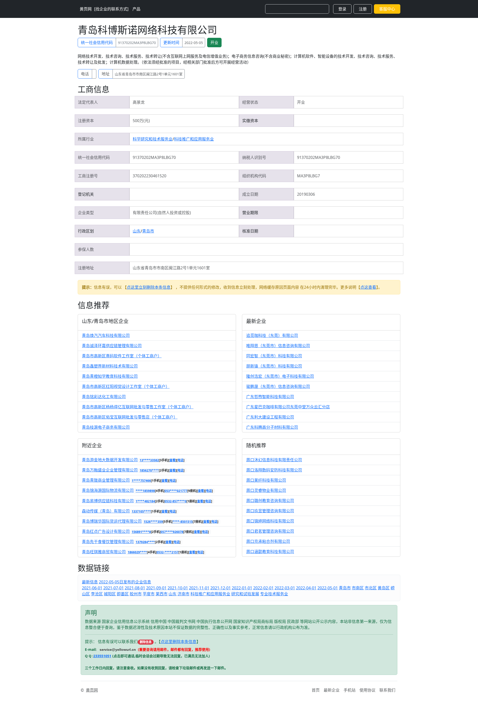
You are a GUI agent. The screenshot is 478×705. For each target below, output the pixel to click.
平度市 (149, 594)
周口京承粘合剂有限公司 (268, 541)
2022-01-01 (242, 588)
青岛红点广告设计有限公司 (106, 531)
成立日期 (250, 194)
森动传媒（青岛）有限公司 (106, 511)
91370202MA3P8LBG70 (137, 42)
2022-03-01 (285, 588)
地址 (106, 74)
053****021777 (176, 491)
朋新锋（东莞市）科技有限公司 (274, 366)
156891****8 (141, 532)
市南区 (358, 588)
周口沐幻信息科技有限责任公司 (274, 460)
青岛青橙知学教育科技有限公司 (110, 376)
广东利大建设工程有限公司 (270, 417)
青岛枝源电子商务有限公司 (106, 427)
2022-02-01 (263, 588)
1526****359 (153, 521)
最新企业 (332, 690)
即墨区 (123, 594)
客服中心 (387, 9)
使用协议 (367, 690)
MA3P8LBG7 (308, 176)
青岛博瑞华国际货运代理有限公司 (112, 521)
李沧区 (97, 594)
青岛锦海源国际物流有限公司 (108, 490)
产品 (136, 9)
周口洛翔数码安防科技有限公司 (274, 470)
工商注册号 (88, 176)
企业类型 (86, 212)
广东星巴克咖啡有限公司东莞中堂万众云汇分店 (288, 407)
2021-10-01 (178, 588)
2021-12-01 (220, 588)
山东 (137, 231)
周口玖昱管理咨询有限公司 (270, 511)
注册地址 (86, 268)
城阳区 (110, 594)
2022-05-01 (327, 588)
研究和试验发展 (245, 594)
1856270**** (149, 470)
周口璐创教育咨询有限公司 (270, 500)
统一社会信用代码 (97, 42)
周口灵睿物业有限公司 (266, 490)
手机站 (350, 690)
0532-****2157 (168, 552)
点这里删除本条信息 (178, 641)
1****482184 (145, 501)
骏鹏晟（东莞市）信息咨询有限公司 (278, 386)
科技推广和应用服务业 (194, 139)
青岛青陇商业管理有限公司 (106, 480)
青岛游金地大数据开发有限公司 (110, 460)
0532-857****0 (175, 501)
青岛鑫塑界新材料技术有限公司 (110, 366)
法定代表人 (88, 102)
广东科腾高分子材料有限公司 (272, 427)
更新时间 (171, 42)
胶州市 (136, 594)
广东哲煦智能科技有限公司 (270, 396)
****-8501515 (183, 521)
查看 (173, 460)
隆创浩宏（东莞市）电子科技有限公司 (280, 376)
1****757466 (141, 480)
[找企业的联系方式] (111, 9)
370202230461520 (149, 176)
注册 (363, 9)
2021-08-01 (135, 588)
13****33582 (149, 460)
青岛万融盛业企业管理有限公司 (110, 470)
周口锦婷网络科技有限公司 (270, 521)
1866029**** (137, 552)
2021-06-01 (92, 588)
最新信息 (90, 582)
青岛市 (148, 231)
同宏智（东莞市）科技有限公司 (274, 356)
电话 (85, 74)
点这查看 (368, 287)
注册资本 (86, 120)
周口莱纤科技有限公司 (266, 480)
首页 (316, 690)
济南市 (183, 594)
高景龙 (139, 102)
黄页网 (86, 9)
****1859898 (145, 491)
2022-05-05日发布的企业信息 (125, 582)
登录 (342, 9)
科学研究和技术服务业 (153, 139)
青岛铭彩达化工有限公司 (104, 396)
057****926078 (172, 532)
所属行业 (86, 139)
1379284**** (145, 542)
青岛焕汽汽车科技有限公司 (106, 335)
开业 (214, 42)
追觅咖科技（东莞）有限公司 (272, 335)
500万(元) (141, 120)
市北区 (371, 588)
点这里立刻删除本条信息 (149, 287)
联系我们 (387, 690)
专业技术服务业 (274, 594)
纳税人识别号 (254, 157)
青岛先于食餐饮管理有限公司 (108, 541)
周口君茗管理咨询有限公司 (270, 531)
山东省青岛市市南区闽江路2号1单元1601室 (148, 74)
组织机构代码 (254, 176)
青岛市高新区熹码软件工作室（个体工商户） (122, 356)
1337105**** (141, 511)
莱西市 (162, 594)
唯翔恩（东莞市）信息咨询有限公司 (278, 345)
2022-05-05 (193, 42)
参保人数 (86, 249)
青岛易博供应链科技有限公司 (108, 501)
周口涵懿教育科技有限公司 (270, 551)
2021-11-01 (199, 588)
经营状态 (250, 102)
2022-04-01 (306, 588)
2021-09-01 (156, 588)
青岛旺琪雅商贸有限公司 (104, 552)
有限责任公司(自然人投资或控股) (162, 212)
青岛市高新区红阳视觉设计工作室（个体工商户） (126, 386)
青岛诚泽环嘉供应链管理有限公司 (112, 345)
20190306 (306, 194)
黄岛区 (384, 588)
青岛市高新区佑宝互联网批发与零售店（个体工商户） (130, 417)
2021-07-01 (113, 588)
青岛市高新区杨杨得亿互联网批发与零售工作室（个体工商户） (137, 407)
